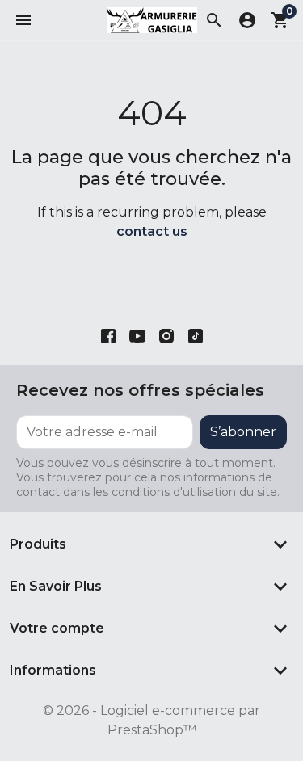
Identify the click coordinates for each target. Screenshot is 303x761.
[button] (23, 20)
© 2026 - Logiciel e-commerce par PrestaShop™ (151, 720)
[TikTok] (195, 336)
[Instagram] (166, 336)
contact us (151, 231)
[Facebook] (108, 336)
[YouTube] (137, 336)
